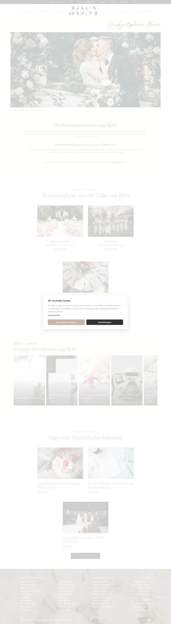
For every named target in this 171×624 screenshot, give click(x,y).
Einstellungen (104, 322)
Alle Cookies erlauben (66, 322)
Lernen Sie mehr (54, 315)
